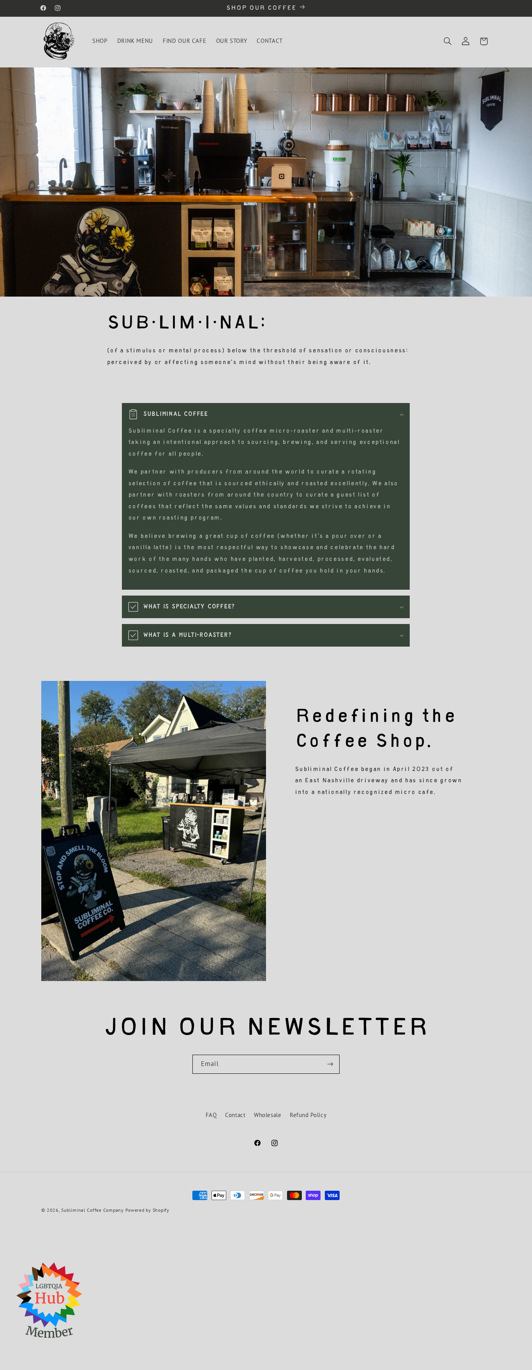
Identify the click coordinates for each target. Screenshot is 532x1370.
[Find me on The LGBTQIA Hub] (48, 1343)
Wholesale (268, 1115)
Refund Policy (308, 1115)
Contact (235, 1115)
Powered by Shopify (147, 1210)
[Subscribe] (330, 1064)
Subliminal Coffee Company (92, 1210)
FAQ (211, 1115)
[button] (447, 41)
